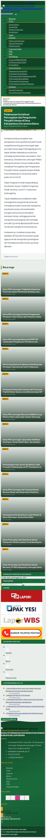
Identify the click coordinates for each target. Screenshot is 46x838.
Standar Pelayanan (16, 44)
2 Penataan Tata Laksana (18, 74)
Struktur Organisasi (16, 30)
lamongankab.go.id (29, 2)
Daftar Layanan (14, 46)
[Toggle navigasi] (16, 14)
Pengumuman (11, 779)
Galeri (11, 35)
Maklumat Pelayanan (16, 41)
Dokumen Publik (15, 49)
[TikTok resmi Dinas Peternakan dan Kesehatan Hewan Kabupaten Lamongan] (22, 799)
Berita (5, 100)
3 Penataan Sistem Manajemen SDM (22, 76)
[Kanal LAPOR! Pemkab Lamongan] (8, 799)
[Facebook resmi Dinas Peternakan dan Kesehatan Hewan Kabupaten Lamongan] (12, 799)
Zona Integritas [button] (15, 68)
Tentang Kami (14, 25)
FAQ (10, 54)
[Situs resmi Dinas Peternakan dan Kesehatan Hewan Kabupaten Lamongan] (3, 799)
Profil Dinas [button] (13, 56)
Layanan (9, 773)
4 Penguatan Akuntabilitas (19, 79)
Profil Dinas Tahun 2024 (17, 62)
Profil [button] (11, 21)
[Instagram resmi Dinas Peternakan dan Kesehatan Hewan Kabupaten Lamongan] (17, 799)
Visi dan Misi (13, 27)
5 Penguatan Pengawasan (19, 81)
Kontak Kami (13, 32)
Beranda (12, 19)
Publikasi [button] (12, 87)
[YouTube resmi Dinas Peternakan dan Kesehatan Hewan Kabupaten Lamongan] (27, 799)
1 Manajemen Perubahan (18, 71)
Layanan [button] (12, 38)
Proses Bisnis (14, 65)
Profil (8, 771)
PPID (11, 51)
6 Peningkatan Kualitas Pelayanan (21, 84)
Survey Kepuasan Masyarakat (20, 93)
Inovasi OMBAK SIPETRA (18, 60)
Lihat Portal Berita (9, 719)
